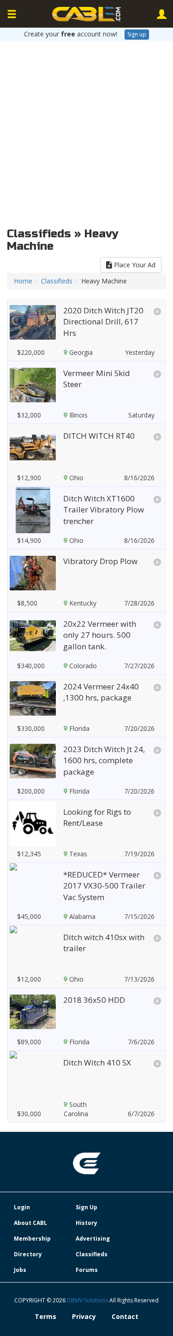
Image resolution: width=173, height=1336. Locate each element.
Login (22, 1207)
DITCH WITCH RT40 (99, 435)
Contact (125, 1316)
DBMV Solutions (88, 1300)
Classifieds (56, 281)
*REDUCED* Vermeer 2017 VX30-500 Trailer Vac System (104, 885)
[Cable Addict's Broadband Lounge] (86, 14)
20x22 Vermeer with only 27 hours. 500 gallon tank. (99, 635)
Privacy (84, 1316)
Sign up (136, 34)
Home (23, 281)
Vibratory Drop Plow (100, 561)
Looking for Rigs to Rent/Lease (97, 817)
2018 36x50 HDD (94, 1000)
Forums (87, 1270)
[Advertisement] (86, 132)
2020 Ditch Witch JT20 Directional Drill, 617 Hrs (103, 321)
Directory (28, 1254)
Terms (45, 1316)
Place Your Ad (133, 264)
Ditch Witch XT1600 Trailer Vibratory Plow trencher (103, 509)
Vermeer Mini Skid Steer (96, 378)
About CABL (30, 1223)
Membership (32, 1238)
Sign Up (86, 1207)
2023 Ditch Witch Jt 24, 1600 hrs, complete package (104, 760)
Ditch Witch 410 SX (97, 1062)
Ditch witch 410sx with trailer (103, 942)
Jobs (20, 1270)
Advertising (93, 1238)
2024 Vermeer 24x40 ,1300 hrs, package (101, 692)
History (86, 1223)
